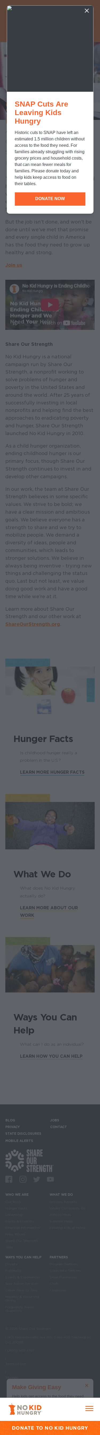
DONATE (23, 1428)
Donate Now (50, 198)
